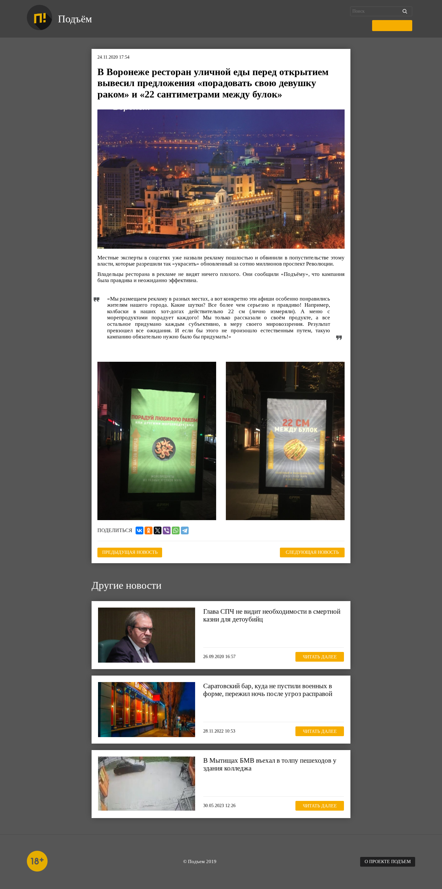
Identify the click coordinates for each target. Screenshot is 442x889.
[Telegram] (185, 530)
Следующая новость (312, 552)
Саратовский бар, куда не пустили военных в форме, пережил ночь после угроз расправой (267, 690)
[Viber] (167, 530)
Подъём (75, 19)
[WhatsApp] (176, 530)
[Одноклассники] (148, 530)
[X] (157, 530)
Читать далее (320, 656)
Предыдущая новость (130, 552)
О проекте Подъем (388, 861)
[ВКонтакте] (139, 530)
